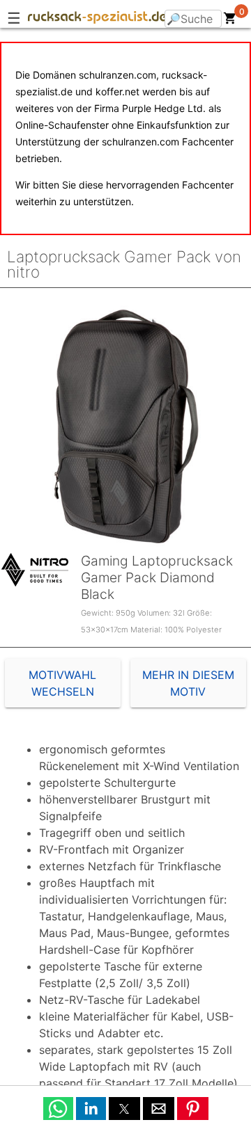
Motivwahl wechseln (62, 683)
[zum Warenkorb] (230, 21)
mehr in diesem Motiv (188, 683)
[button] (58, 1108)
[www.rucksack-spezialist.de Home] (97, 19)
